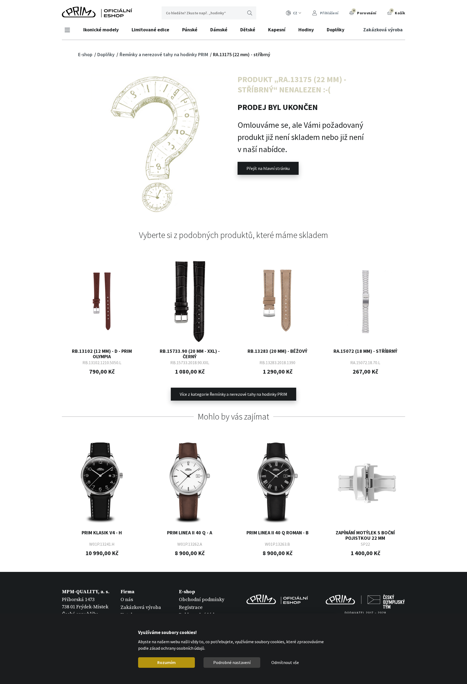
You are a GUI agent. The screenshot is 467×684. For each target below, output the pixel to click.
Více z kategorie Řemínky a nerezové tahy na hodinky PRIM (233, 394)
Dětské (247, 29)
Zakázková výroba (383, 29)
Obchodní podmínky (201, 599)
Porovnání (364, 12)
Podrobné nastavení (232, 662)
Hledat (250, 13)
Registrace (191, 607)
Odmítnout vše (285, 662)
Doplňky (335, 29)
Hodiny (306, 29)
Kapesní (276, 29)
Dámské (218, 29)
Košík (398, 12)
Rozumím (166, 662)
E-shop (86, 54)
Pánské (189, 29)
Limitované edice (150, 29)
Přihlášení (328, 13)
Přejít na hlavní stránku (268, 168)
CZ (295, 13)
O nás (127, 599)
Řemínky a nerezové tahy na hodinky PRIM (164, 54)
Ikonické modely (101, 29)
